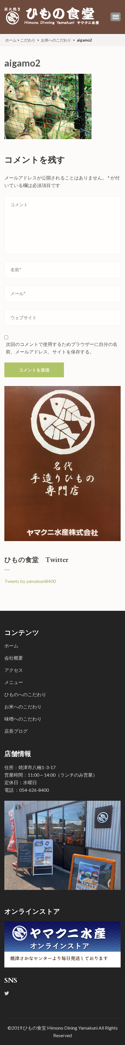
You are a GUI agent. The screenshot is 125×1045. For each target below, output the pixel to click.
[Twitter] (6, 993)
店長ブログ (16, 731)
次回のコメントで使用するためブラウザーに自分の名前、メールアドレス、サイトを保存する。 (61, 347)
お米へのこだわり (23, 706)
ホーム (11, 645)
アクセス (13, 670)
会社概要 (13, 657)
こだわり (27, 40)
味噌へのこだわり (23, 718)
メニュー (13, 682)
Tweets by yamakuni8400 (30, 581)
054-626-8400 (34, 790)
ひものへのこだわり (25, 694)
